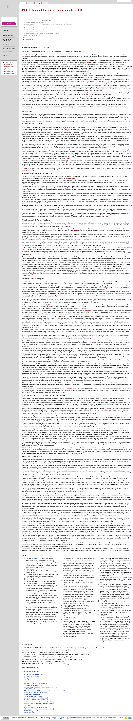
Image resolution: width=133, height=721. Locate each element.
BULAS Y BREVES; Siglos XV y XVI (33, 674)
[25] (35, 386)
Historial (45, 3)
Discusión (29, 3)
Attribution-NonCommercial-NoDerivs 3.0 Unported (89, 717)
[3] (87, 94)
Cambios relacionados (9, 66)
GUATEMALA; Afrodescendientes (33, 680)
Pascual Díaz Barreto (55, 52)
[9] (69, 158)
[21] (49, 304)
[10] (66, 162)
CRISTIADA (27, 705)
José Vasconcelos (100, 324)
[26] (32, 391)
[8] (82, 134)
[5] (73, 107)
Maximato (71, 389)
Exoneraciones (86, 718)
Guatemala (108, 410)
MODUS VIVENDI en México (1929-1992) (35, 692)
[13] (107, 216)
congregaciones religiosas (29, 170)
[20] (98, 302)
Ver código (38, 3)
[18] (106, 289)
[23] (108, 351)
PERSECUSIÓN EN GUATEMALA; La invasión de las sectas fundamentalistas (45, 691)
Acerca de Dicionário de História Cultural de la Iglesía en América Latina (64, 718)
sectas (88, 593)
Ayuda (5, 55)
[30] (101, 530)
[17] (32, 275)
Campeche (113, 320)
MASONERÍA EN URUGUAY (31, 676)
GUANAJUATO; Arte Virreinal (32, 694)
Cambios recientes (9, 48)
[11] (39, 165)
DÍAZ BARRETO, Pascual (30, 713)
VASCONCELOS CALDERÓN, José (33, 685)
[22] (90, 338)
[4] (38, 101)
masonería (52, 486)
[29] (84, 452)
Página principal (8, 35)
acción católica (49, 445)
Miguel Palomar (56, 211)
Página (23, 3)
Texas (74, 427)
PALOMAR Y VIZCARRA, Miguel (33, 696)
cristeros (77, 89)
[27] (97, 422)
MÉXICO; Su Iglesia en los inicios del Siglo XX (36, 707)
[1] (87, 71)
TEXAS (26, 681)
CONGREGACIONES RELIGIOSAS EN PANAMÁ (36, 700)
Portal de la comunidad (7, 40)
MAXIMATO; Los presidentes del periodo (35, 683)
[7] (64, 128)
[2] (101, 90)
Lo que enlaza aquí (8, 64)
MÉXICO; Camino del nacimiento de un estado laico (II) (39, 702)
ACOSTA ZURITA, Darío (30, 689)
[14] (69, 226)
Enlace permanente (8, 71)
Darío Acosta (87, 310)
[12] (122, 214)
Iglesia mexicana (81, 71)
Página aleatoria (8, 52)
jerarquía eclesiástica (98, 527)
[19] (57, 296)
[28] (113, 433)
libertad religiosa (70, 178)
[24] (106, 376)
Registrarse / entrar (123, 1)
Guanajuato (31, 142)
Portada (6, 31)
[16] (113, 260)
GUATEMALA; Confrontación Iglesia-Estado (36, 698)
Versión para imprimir (9, 69)
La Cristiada (34, 558)
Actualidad (6, 44)
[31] (110, 544)
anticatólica (80, 305)
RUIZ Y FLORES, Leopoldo (31, 711)
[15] (30, 254)
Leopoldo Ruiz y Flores (28, 55)
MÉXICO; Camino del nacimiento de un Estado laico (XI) (39, 703)
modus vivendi (73, 230)
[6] (26, 121)
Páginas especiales (8, 68)
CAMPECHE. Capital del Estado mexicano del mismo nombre (41, 687)
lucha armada (87, 62)
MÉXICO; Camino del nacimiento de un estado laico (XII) (40, 709)
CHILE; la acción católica (30, 678)
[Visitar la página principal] (8, 7)
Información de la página (9, 73)
